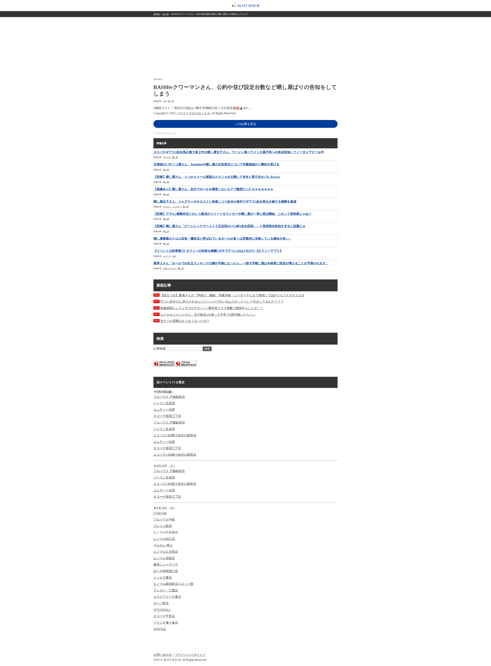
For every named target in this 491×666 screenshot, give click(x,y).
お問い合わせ (162, 654)
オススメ (167, 207)
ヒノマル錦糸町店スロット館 (173, 584)
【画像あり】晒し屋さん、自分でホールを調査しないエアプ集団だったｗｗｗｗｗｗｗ (213, 189)
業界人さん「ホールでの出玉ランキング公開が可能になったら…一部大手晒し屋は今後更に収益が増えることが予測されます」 (241, 263)
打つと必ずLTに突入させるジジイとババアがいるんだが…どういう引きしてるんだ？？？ (219, 301)
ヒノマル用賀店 (164, 558)
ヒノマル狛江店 (164, 538)
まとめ (165, 14)
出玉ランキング (170, 268)
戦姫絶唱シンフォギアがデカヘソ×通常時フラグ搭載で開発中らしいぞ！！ (208, 308)
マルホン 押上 (163, 545)
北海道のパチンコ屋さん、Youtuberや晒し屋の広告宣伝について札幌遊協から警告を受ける (216, 164)
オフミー (167, 256)
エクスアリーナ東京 (167, 596)
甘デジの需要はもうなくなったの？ (181, 321)
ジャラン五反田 (164, 403)
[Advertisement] (245, 46)
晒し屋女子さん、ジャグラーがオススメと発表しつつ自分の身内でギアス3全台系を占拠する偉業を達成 (225, 201)
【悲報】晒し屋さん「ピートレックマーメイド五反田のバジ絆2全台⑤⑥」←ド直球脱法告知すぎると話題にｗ (230, 226)
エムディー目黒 (164, 409)
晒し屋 (171, 101)
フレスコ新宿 (162, 526)
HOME (156, 14)
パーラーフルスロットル (193, 113)
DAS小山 (159, 629)
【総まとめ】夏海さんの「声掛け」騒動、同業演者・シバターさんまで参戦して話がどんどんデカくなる (229, 295)
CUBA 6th (160, 513)
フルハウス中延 (164, 519)
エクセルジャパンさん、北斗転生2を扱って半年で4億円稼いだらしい (204, 314)
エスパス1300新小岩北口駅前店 (174, 435)
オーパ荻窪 (161, 603)
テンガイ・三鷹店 (165, 590)
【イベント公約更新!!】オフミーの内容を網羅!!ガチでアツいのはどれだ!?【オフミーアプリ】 (218, 250)
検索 (207, 348)
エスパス (167, 157)
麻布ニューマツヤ (165, 564)
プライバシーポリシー (190, 654)
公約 (165, 101)
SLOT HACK (248, 5)
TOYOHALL (162, 609)
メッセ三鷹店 (162, 577)
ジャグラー (177, 207)
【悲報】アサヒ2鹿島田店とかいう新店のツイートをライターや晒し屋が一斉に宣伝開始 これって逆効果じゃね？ (233, 213)
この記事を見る (245, 124)
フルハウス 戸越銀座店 (169, 396)
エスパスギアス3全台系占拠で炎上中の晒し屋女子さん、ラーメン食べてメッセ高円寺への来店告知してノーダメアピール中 (239, 152)
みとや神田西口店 (165, 571)
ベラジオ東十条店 (165, 622)
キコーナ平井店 (164, 616)
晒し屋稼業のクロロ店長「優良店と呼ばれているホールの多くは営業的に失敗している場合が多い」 (223, 238)
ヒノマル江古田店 (165, 551)
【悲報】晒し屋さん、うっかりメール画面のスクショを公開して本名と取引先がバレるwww (217, 176)
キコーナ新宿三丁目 (167, 416)
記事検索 (159, 348)
